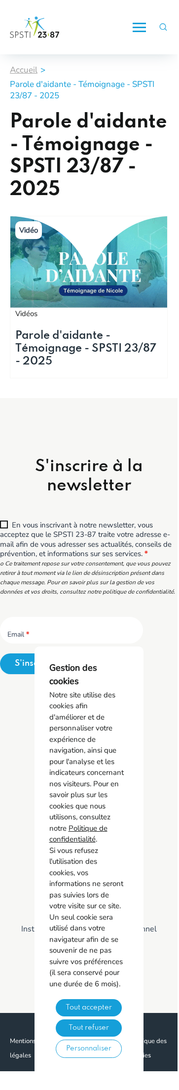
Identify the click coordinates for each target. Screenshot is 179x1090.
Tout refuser (89, 1027)
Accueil (23, 70)
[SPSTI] (34, 27)
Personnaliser (88, 1048)
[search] (163, 27)
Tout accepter (89, 1007)
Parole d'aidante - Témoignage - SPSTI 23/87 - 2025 (85, 348)
